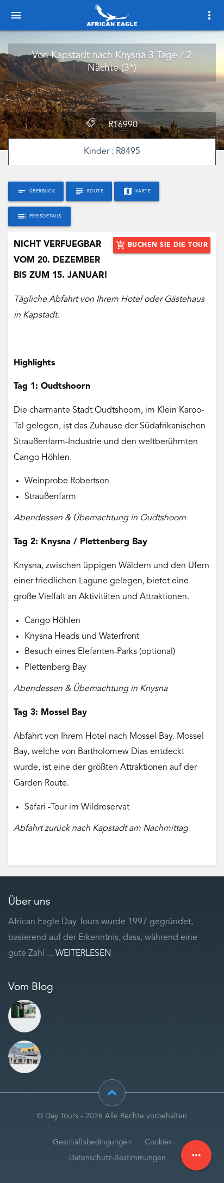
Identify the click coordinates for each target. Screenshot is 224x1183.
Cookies (158, 1142)
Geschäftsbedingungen (92, 1142)
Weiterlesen (83, 953)
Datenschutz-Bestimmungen (117, 1158)
